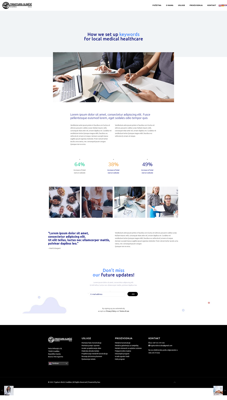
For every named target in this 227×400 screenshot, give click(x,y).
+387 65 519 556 (158, 343)
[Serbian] (225, 5)
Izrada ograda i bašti (122, 356)
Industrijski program (122, 354)
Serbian (55, 363)
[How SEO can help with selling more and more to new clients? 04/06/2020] (220, 390)
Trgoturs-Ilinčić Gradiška (63, 382)
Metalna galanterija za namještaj (126, 345)
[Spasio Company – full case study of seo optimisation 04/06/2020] (7, 390)
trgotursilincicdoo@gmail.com (161, 345)
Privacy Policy (111, 311)
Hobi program (120, 359)
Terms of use (124, 311)
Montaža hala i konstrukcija (91, 343)
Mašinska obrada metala (90, 351)
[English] (219, 5)
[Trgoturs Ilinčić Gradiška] (17, 5)
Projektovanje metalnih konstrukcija (95, 354)
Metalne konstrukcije (122, 343)
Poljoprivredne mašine (123, 351)
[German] (222, 5)
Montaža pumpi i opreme (91, 345)
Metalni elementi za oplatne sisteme (128, 348)
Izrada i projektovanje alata (91, 348)
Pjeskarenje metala (88, 359)
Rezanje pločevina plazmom (92, 356)
